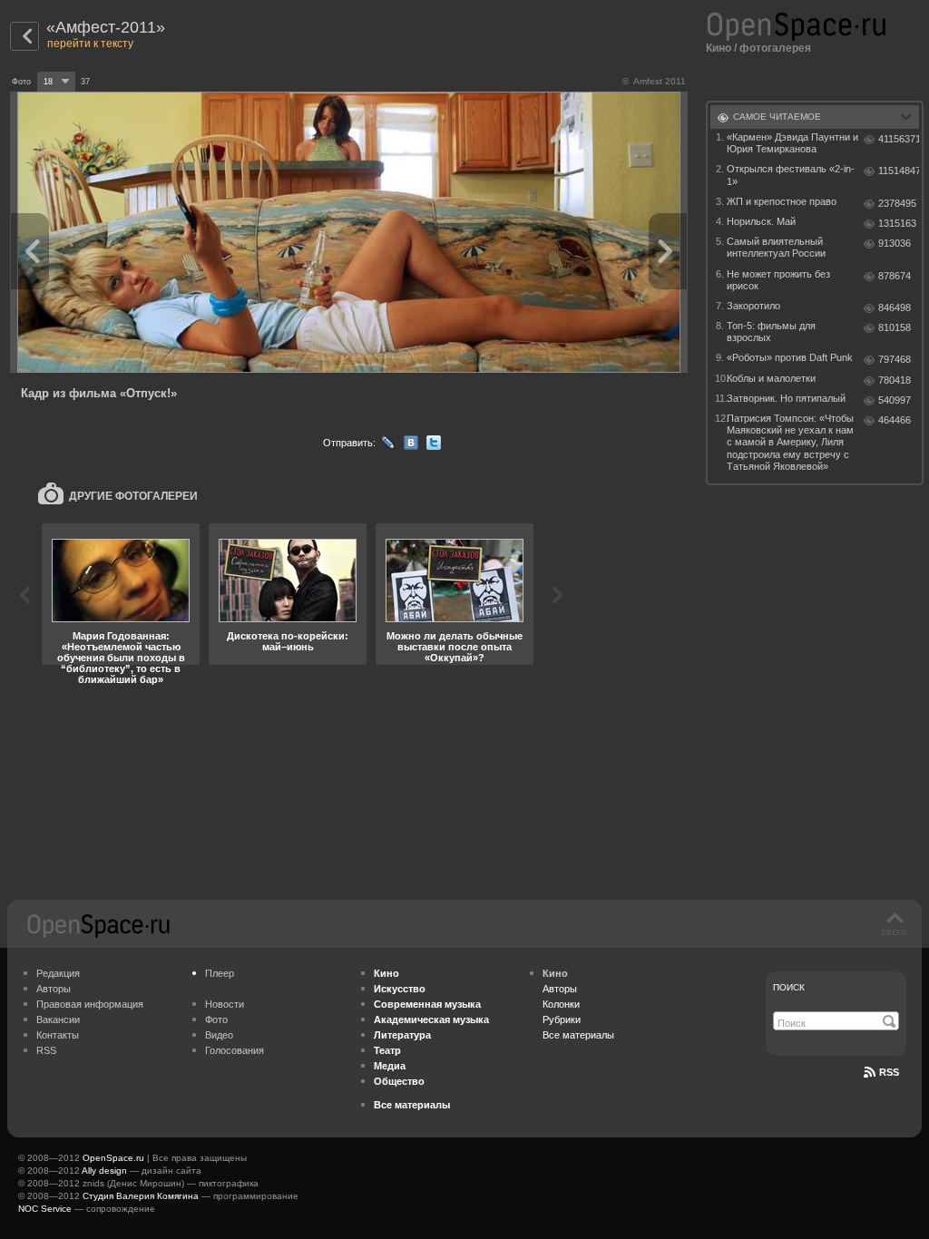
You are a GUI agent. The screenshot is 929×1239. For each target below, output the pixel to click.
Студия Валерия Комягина (141, 1196)
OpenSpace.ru (113, 1158)
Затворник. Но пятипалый (786, 398)
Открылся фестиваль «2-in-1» (791, 174)
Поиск (789, 987)
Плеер (219, 973)
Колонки (561, 1004)
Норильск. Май (761, 221)
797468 (894, 359)
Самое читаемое (777, 117)
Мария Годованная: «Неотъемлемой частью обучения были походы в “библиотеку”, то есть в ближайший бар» (121, 657)
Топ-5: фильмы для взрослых (771, 331)
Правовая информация (89, 1004)
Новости (224, 1004)
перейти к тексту (90, 43)
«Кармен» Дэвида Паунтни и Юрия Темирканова (792, 143)
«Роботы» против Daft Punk (790, 357)
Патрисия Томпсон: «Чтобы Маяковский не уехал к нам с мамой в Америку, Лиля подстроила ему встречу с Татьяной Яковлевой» (790, 442)
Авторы (53, 988)
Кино (718, 48)
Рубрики (562, 1019)
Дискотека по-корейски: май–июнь (287, 641)
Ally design (104, 1171)
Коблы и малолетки (771, 378)
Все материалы (578, 1034)
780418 (894, 380)
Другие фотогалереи (133, 496)
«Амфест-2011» (105, 27)
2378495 (897, 203)
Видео (219, 1034)
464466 (894, 420)
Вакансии (58, 1019)
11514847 (898, 170)
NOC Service (45, 1209)
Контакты (57, 1034)
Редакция (58, 973)
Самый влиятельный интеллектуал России (776, 247)
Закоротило (753, 305)
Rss (889, 1072)
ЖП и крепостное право (781, 201)
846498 (894, 307)
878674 (894, 275)
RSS (46, 1050)
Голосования (234, 1050)
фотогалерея (775, 48)
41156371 (898, 138)
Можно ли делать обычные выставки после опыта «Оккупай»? (454, 646)
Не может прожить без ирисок (778, 279)
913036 (894, 243)
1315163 (897, 223)
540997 (894, 400)
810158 (894, 327)
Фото (216, 1019)
